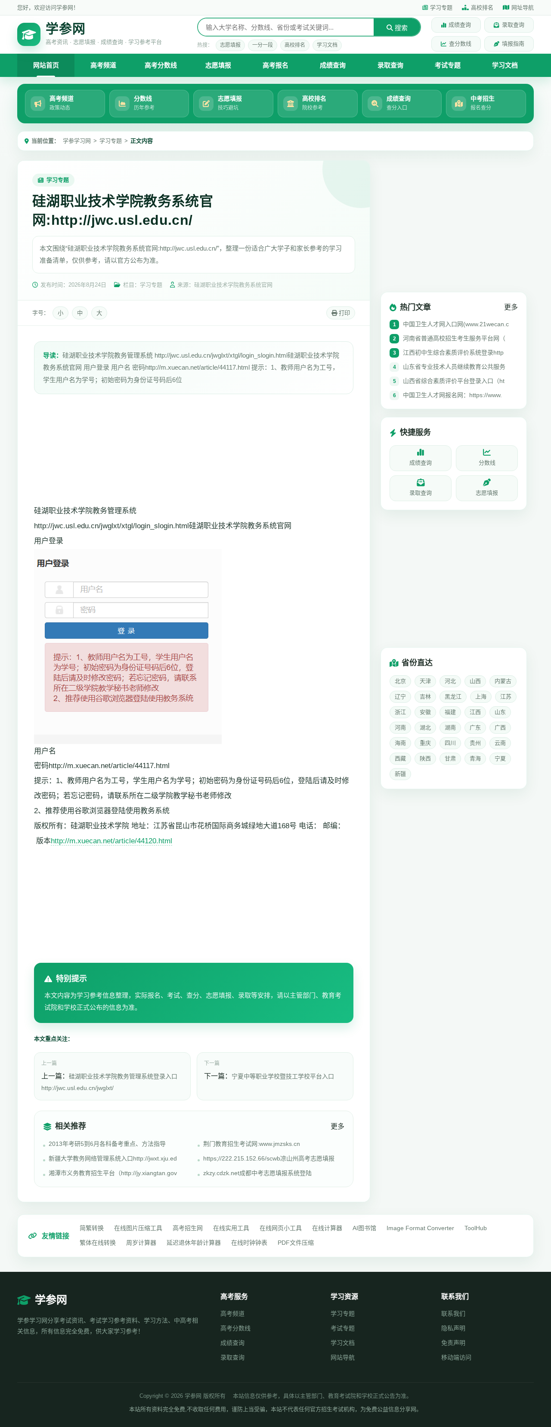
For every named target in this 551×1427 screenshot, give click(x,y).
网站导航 (343, 1357)
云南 (500, 743)
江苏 (505, 697)
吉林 (425, 697)
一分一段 (262, 45)
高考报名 (275, 65)
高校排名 (482, 7)
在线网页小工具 (281, 1228)
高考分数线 (161, 65)
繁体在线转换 (98, 1242)
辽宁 (400, 697)
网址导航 (522, 7)
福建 (450, 712)
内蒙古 (503, 681)
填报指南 (513, 43)
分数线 (487, 463)
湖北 (425, 728)
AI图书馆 (364, 1228)
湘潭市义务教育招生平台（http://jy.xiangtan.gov (113, 1173)
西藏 (400, 759)
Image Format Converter (420, 1228)
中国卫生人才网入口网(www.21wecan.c (456, 324)
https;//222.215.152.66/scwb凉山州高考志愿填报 (268, 1158)
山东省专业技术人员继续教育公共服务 (454, 367)
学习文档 (327, 45)
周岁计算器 (141, 1242)
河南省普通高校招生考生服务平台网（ (454, 338)
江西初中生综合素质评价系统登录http (453, 352)
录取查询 (513, 24)
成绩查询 (460, 24)
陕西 (425, 759)
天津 (425, 681)
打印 (343, 313)
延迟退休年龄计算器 (194, 1242)
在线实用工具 (231, 1228)
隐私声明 (453, 1328)
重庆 (425, 743)
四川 (450, 743)
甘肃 (450, 759)
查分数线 (460, 43)
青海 (475, 759)
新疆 (400, 774)
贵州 (475, 743)
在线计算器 (327, 1228)
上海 (480, 697)
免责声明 (453, 1342)
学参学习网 (77, 141)
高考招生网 (188, 1228)
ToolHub (475, 1228)
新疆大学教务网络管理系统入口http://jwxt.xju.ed (113, 1158)
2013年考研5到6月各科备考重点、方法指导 (107, 1143)
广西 (500, 728)
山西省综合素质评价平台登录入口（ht (454, 381)
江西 (475, 712)
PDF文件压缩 (296, 1242)
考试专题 (448, 65)
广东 (475, 728)
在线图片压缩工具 (138, 1228)
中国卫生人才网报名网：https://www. (452, 395)
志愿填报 (230, 45)
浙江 (400, 712)
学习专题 (441, 7)
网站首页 (46, 65)
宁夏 (500, 759)
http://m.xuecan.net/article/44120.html (111, 841)
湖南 (450, 728)
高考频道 (103, 65)
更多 (337, 1126)
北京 (400, 681)
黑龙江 (453, 697)
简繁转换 (92, 1228)
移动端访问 (456, 1357)
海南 (400, 743)
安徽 (425, 712)
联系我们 (453, 1313)
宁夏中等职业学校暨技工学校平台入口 (283, 1076)
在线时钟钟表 (249, 1242)
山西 (475, 681)
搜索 (400, 27)
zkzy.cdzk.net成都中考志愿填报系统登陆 (257, 1173)
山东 (500, 712)
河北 (450, 681)
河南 (400, 728)
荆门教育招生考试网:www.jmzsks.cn (251, 1143)
